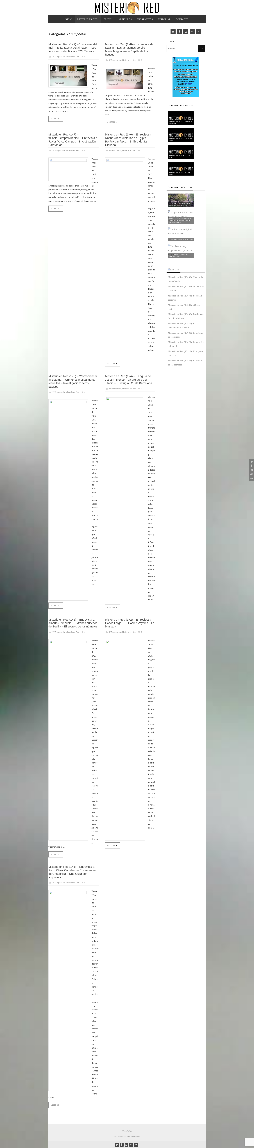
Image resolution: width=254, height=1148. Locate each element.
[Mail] (251, 474)
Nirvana (127, 1136)
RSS (177, 269)
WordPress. (136, 1136)
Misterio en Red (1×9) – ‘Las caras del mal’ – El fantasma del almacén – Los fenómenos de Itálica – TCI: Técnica (72, 48)
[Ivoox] (251, 478)
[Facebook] (251, 465)
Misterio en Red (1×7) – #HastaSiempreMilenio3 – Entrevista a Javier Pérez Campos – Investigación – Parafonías (73, 140)
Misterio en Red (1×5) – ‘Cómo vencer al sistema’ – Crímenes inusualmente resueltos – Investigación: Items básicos (72, 381)
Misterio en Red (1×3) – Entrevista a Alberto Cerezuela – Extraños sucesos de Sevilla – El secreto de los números (72, 623)
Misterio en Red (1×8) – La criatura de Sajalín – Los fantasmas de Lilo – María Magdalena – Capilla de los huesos (129, 49)
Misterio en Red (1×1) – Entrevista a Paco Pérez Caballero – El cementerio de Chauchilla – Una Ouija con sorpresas (72, 872)
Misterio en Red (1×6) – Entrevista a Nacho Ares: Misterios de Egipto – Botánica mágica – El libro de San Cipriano (128, 140)
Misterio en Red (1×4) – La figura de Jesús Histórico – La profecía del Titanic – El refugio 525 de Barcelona (128, 379)
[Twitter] (251, 461)
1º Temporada (58, 56)
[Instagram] (251, 470)
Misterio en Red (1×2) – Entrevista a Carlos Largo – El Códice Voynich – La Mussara (129, 623)
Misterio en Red (72, 56)
